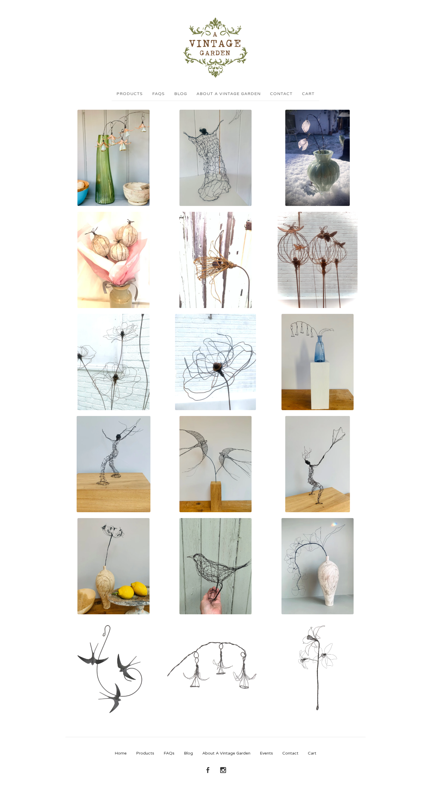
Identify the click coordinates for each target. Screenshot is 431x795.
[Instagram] (223, 770)
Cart (308, 93)
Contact (281, 93)
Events (266, 753)
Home (121, 753)
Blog (180, 93)
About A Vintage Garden (228, 93)
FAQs (158, 93)
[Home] (215, 48)
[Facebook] (208, 770)
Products (129, 93)
